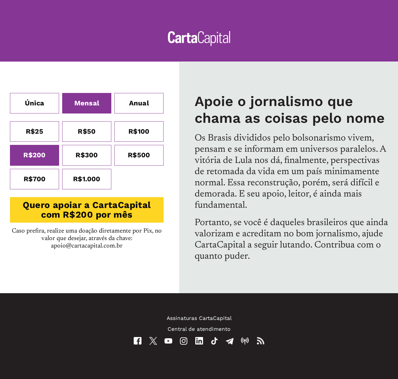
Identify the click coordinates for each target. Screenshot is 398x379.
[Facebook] (137, 340)
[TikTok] (214, 341)
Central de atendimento (199, 329)
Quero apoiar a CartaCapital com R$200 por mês (87, 210)
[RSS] (260, 341)
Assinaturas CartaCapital (199, 318)
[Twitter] (153, 341)
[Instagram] (183, 341)
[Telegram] (230, 341)
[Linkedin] (199, 340)
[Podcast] (245, 341)
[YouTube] (168, 341)
